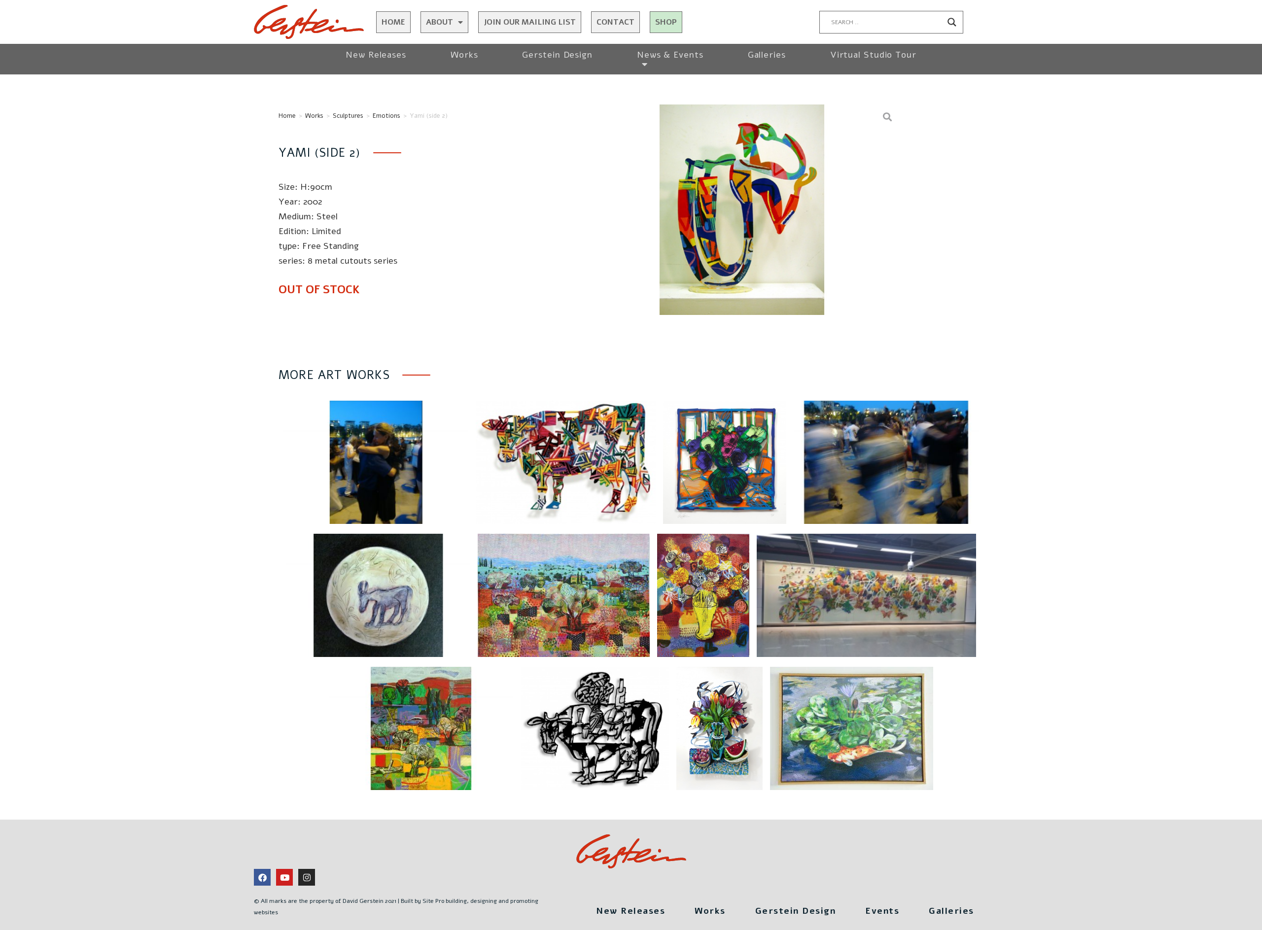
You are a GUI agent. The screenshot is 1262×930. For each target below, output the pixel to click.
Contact (615, 22)
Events (882, 911)
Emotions (386, 115)
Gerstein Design (557, 55)
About (439, 22)
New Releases (376, 55)
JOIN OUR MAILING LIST (530, 22)
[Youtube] (284, 877)
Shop (666, 22)
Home (393, 22)
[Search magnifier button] (952, 22)
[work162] (742, 209)
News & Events (670, 55)
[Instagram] (306, 877)
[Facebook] (262, 877)
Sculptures (348, 115)
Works (464, 55)
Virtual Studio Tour (873, 55)
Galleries (767, 55)
